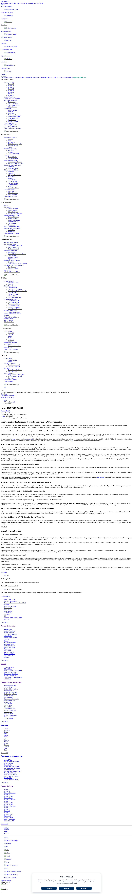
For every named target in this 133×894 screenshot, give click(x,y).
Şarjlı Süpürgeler (13, 210)
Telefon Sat (7, 679)
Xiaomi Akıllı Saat (9, 708)
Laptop (6, 641)
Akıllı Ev (7, 614)
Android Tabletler (13, 158)
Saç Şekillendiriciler (13, 247)
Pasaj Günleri (8, 765)
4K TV (10, 336)
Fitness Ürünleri (12, 360)
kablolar (12, 439)
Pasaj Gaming (8, 611)
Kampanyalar (4, 3)
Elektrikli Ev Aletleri (31, 77)
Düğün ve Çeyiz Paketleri (11, 761)
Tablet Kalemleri (12, 194)
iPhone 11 (11, 93)
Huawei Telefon (9, 717)
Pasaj (5, 400)
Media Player (8, 347)
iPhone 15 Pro (8, 798)
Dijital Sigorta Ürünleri (14, 297)
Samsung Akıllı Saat (10, 710)
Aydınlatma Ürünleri (14, 365)
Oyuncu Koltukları (13, 305)
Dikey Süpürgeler (13, 212)
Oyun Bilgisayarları (13, 153)
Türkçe (6, 828)
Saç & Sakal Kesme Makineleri (17, 254)
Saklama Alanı (12, 296)
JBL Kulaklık (8, 687)
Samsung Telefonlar (10, 685)
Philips (6, 743)
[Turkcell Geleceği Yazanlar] (66, 871)
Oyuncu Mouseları (13, 302)
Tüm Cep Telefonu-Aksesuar (12, 128)
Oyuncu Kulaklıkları (14, 304)
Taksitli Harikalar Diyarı (11, 779)
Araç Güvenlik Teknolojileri (16, 375)
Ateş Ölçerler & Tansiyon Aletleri (14, 265)
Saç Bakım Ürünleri (10, 244)
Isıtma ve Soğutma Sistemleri (12, 228)
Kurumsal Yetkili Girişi (7, 397)
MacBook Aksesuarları (10, 160)
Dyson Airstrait (8, 817)
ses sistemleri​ (29, 439)
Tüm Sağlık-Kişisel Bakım (12, 272)
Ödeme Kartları (8, 320)
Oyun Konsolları (9, 281)
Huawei (6, 737)
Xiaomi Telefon (8, 707)
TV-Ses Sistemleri (61, 77)
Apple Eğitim (8, 760)
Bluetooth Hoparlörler (14, 346)
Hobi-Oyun (52, 77)
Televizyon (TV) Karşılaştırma (13, 677)
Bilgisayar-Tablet (19, 77)
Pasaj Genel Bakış (9, 599)
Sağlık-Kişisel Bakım (43, 77)
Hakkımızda (5, 596)
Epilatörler (11, 262)
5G (5, 616)
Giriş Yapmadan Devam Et (8, 395)
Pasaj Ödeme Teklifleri (10, 774)
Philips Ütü (7, 702)
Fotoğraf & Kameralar (10, 310)
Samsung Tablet (8, 690)
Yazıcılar (10, 186)
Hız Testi (7, 619)
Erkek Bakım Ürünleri (10, 250)
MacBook (11, 150)
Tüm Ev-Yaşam (8, 381)
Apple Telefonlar (9, 82)
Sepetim (3, 76)
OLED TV (11, 339)
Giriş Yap (3, 6)
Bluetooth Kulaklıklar (10, 637)
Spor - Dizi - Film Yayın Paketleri (17, 291)
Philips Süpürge (8, 695)
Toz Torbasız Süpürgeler (15, 213)
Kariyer (6, 604)
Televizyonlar (8, 331)
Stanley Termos (8, 718)
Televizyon (7, 649)
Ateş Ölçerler (12, 267)
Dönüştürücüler (12, 181)
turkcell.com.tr (5, 1)
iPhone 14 (11, 89)
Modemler (11, 166)
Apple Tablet (8, 705)
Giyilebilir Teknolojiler (10, 100)
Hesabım (8, 6)
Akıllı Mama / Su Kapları (15, 370)
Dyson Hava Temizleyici (11, 699)
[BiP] (66, 847)
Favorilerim (17, 3)
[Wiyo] (66, 868)
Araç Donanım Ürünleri (15, 376)
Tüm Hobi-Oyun (9, 322)
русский (6, 833)
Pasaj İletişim (8, 608)
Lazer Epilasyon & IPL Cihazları (17, 263)
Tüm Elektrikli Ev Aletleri (11, 233)
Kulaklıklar (11, 113)
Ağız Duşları (11, 259)
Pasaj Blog (39, 3)
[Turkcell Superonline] (66, 840)
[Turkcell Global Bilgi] (66, 865)
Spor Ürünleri (8, 358)
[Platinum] (66, 844)
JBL (5, 738)
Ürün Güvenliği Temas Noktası (13, 670)
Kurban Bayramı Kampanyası (12, 771)
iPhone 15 (11, 87)
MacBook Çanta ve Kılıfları (16, 163)
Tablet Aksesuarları (9, 189)
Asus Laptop (8, 712)
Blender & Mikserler (14, 220)
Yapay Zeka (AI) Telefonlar (12, 98)
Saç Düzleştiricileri (13, 249)
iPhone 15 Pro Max (9, 799)
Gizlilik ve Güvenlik (10, 606)
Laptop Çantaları (13, 184)
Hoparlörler (11, 176)
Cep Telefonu (8, 629)
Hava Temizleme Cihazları (12, 226)
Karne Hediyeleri (9, 769)
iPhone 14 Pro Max (9, 806)
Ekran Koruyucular (13, 118)
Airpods (6, 657)
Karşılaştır (9, 416)
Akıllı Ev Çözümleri (10, 363)
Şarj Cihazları (12, 120)
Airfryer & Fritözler (13, 217)
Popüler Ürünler (7, 786)
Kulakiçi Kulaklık (9, 654)
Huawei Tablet (8, 713)
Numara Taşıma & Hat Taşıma (13, 617)
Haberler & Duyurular (10, 601)
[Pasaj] (3, 5)
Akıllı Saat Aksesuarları (14, 115)
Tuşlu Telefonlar (9, 123)
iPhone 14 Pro (8, 804)
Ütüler (6, 205)
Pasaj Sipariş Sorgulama (11, 674)
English (6, 829)
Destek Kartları (12, 287)
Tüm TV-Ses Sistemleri (11, 349)
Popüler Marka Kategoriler (11, 682)
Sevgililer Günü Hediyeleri (12, 768)
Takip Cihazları (12, 107)
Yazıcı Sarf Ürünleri (13, 188)
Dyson (6, 732)
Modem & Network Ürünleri (12, 165)
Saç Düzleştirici (8, 655)
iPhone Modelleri (9, 632)
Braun (6, 733)
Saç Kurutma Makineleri (15, 245)
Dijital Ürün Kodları (10, 286)
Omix (6, 741)
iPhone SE (11, 95)
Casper (6, 735)
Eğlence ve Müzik (13, 294)
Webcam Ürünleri (13, 183)
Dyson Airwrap (8, 814)
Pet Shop (7, 368)
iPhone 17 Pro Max (9, 793)
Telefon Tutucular (13, 121)
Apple (6, 728)
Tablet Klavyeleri (13, 193)
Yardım (34, 3)
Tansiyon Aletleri (13, 268)
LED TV (10, 334)
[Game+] (66, 862)
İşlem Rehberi (8, 669)
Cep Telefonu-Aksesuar (7, 77)
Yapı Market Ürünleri (10, 379)
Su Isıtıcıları (11, 225)
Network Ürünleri (13, 168)
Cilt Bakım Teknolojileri (11, 242)
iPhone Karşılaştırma (10, 675)
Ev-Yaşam (70, 77)
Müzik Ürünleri (8, 318)
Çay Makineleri (12, 223)
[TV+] (66, 850)
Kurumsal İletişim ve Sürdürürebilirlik (15, 603)
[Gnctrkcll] (66, 859)
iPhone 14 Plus (8, 803)
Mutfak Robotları (13, 218)
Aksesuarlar (7, 108)
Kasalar (10, 147)
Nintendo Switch (9, 820)
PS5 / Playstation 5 (9, 819)
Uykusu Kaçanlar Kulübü (11, 766)
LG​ (73, 440)
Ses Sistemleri (8, 344)
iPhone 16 (11, 85)
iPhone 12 (11, 92)
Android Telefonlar (9, 97)
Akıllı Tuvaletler (12, 371)
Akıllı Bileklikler (13, 103)
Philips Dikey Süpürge (10, 694)
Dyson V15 (7, 816)
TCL (5, 748)
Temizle (3, 416)
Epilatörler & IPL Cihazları (12, 260)
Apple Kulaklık (8, 697)
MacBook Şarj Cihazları (15, 162)
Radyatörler (11, 231)
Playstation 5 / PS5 (13, 282)
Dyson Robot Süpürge (10, 715)
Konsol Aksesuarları (14, 307)
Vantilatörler (11, 230)
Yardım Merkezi (9, 667)
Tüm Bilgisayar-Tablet (10, 196)
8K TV (10, 337)
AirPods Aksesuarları (14, 116)
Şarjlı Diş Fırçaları (13, 257)
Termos (10, 361)
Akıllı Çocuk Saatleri (14, 105)
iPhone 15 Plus (8, 796)
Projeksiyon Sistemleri (10, 342)
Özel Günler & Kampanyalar (12, 756)
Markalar (11, 3)
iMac (9, 140)
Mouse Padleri (12, 180)
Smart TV (11, 333)
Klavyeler (11, 173)
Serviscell (10, 378)
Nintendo (10, 284)
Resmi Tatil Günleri (10, 773)
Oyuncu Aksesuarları (10, 299)
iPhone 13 (11, 90)
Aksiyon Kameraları (14, 312)
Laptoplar (10, 152)
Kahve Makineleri (13, 221)
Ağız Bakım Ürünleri (10, 255)
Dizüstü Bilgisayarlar (10, 148)
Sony (5, 750)
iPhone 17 (11, 84)
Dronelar (6, 315)
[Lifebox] (66, 853)
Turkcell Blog (8, 613)
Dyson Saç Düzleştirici (10, 692)
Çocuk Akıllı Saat (9, 652)
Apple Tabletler (12, 157)
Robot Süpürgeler (13, 208)
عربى (6, 831)
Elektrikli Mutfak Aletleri (11, 215)
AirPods (10, 111)
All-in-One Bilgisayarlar (15, 144)
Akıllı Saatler (11, 102)
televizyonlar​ (100, 477)
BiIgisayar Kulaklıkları (14, 175)
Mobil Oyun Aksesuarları (15, 309)
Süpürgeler (7, 207)
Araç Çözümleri (8, 373)
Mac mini (10, 139)
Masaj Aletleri (8, 270)
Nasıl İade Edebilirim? (10, 672)
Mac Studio (11, 142)
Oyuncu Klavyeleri (13, 300)
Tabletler (6, 155)
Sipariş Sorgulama (26, 3)
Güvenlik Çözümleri (14, 366)
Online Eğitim (12, 292)
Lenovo (6, 740)
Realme (6, 745)
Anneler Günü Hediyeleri (11, 776)
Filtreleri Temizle (5, 411)
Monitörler (11, 171)
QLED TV (11, 341)
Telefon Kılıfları (12, 110)
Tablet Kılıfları (12, 191)
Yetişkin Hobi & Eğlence (11, 317)
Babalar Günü (8, 778)
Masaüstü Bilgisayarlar (10, 137)
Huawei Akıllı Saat (9, 700)
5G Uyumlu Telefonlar (10, 126)
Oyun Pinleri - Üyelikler (15, 289)
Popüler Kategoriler (8, 626)
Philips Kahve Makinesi (11, 689)
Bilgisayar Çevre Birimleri (11, 170)
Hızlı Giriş (4, 394)
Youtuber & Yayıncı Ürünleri (12, 314)
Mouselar (10, 178)
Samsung (7, 730)
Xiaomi (6, 746)
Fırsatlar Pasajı (8, 763)
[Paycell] (66, 856)
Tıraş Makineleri (12, 252)
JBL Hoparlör (8, 703)
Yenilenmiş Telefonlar (10, 125)
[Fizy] (66, 837)
